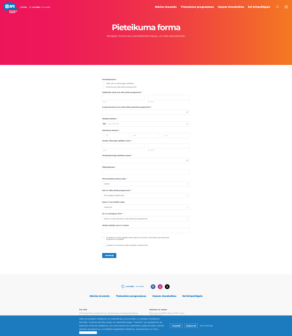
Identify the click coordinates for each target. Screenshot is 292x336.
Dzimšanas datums (111, 130)
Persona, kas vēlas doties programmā (121, 87)
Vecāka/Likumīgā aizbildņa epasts (117, 155)
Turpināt (176, 326)
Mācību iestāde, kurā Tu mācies (115, 225)
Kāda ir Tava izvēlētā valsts (113, 202)
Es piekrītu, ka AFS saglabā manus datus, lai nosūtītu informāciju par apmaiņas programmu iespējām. (137, 238)
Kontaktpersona (109, 79)
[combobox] (105, 123)
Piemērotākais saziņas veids (114, 179)
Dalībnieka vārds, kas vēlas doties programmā (122, 92)
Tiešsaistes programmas (131, 296)
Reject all (191, 326)
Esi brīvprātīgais (192, 296)
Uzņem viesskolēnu (164, 296)
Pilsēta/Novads (109, 167)
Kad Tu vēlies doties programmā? (117, 190)
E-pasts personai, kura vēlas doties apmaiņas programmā (127, 107)
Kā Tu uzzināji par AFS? (113, 214)
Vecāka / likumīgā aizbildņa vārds (117, 141)
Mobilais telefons (110, 119)
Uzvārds (151, 102)
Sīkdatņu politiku (88, 332)
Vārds (105, 102)
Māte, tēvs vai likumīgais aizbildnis (120, 83)
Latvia (10, 7)
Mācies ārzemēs (100, 296)
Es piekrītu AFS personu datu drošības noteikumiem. (127, 245)
